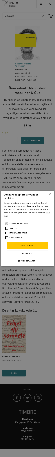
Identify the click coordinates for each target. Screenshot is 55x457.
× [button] (50, 194)
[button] (27, 260)
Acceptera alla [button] (27, 245)
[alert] (27, 228)
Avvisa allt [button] (27, 254)
